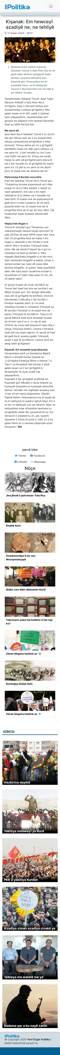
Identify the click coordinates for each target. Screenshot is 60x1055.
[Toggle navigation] (51, 6)
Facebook (39, 455)
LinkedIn (22, 461)
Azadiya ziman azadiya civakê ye (29, 928)
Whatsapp (39, 461)
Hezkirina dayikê (17, 782)
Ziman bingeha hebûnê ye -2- (24, 653)
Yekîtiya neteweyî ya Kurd (24, 831)
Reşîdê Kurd (13, 525)
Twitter (21, 455)
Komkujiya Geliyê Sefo (19, 683)
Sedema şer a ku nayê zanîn (25, 1026)
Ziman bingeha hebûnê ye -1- (24, 713)
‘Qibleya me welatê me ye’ (24, 977)
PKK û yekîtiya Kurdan (21, 880)
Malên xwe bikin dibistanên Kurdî (26, 589)
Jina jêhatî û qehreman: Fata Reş (25, 495)
